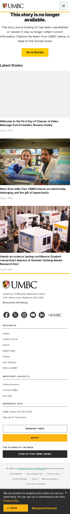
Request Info (35, 428)
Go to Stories (35, 52)
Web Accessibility (51, 479)
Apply (35, 438)
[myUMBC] (55, 315)
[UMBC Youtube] (33, 315)
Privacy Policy (11, 500)
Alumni (6, 333)
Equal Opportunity (36, 474)
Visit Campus (9, 362)
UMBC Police (9, 411)
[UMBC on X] (15, 315)
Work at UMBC (10, 368)
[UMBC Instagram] (24, 315)
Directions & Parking (15, 302)
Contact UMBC (10, 390)
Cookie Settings (19, 479)
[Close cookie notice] (66, 492)
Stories (6, 356)
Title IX (35, 479)
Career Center (10, 339)
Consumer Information (36, 484)
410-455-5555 (24, 411)
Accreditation (16, 474)
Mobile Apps (9, 350)
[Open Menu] (63, 6)
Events (6, 345)
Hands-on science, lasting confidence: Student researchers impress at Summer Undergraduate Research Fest (31, 260)
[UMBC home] (13, 6)
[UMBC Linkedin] (42, 315)
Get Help (7, 395)
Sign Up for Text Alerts (14, 417)
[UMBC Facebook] (6, 315)
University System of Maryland (31, 468)
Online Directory (11, 384)
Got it (13, 508)
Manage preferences (44, 508)
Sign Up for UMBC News (35, 454)
